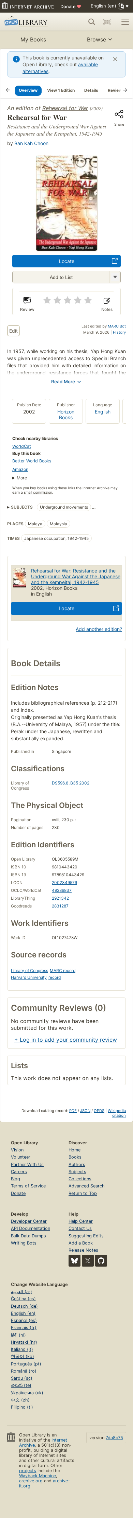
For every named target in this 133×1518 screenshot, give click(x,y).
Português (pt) (26, 1363)
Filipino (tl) (22, 1407)
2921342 (60, 898)
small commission (38, 492)
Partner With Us (27, 1164)
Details (91, 90)
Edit (13, 331)
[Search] (91, 21)
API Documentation (30, 1228)
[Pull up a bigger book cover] (66, 248)
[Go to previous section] (7, 90)
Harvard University (29, 977)
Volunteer (20, 1157)
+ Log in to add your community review (65, 1039)
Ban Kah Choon (31, 143)
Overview (28, 90)
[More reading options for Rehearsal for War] (114, 277)
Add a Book (81, 1243)
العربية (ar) (21, 1291)
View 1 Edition (61, 90)
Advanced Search (87, 1185)
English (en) (23, 1313)
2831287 (60, 905)
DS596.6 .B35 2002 (70, 783)
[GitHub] (101, 1261)
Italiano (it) (22, 1349)
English (102, 411)
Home (74, 1149)
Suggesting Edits (86, 1235)
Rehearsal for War (65, 108)
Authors (77, 1164)
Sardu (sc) (21, 1378)
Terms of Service (28, 1185)
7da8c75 (114, 1437)
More (22, 477)
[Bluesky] (74, 1261)
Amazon (20, 469)
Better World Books (31, 460)
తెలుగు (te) (21, 1385)
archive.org (31, 1480)
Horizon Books (65, 414)
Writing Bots (23, 1243)
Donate (70, 6)
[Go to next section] (125, 90)
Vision (17, 1149)
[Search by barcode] (107, 21)
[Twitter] (88, 1261)
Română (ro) (23, 1371)
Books (75, 1157)
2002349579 (64, 882)
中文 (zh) (20, 1399)
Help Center (81, 1221)
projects (27, 1470)
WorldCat (21, 446)
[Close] (115, 59)
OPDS (99, 1110)
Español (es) (24, 1320)
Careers (19, 1171)
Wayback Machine (37, 1475)
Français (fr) (23, 1327)
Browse (96, 39)
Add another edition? (99, 629)
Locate (66, 261)
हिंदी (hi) (18, 1335)
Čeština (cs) (23, 1298)
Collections (80, 1178)
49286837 (62, 890)
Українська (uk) (27, 1392)
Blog (15, 1178)
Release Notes (83, 1250)
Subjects (77, 1171)
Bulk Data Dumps (28, 1235)
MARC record (62, 970)
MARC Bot (117, 326)
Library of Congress (29, 970)
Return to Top (83, 1193)
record (54, 977)
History (119, 332)
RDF (73, 1110)
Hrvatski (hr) (24, 1342)
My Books (33, 39)
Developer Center (29, 1221)
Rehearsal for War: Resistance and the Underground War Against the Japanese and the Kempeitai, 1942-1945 (75, 576)
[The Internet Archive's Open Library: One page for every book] (29, 22)
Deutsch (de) (24, 1306)
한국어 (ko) (22, 1356)
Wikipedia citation (117, 1113)
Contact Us (80, 1228)
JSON (85, 1110)
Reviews (116, 90)
